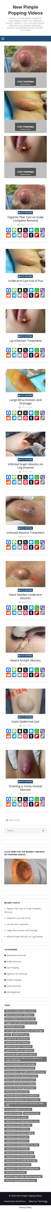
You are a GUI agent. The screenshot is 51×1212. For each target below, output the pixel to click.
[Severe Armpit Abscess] (25, 639)
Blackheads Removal (16, 955)
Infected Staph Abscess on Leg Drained (25, 465)
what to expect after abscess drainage (23, 1176)
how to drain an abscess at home (21, 1076)
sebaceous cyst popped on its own (22, 1145)
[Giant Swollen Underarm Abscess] (25, 574)
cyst (7, 1034)
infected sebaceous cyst (17, 1091)
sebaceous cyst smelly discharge (21, 1160)
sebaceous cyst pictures (17, 1141)
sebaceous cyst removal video (20, 1156)
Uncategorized (13, 992)
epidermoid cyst (20, 1034)
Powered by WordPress (15, 1201)
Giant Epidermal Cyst (25, 721)
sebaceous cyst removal (17, 1148)
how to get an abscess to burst (20, 1080)
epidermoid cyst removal (17, 1042)
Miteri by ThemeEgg (38, 1201)
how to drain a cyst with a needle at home (25, 1072)
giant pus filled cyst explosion (19, 1050)
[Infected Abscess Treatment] (25, 510)
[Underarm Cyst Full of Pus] (25, 261)
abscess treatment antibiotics (19, 1015)
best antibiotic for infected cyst (20, 1019)
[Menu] (3, 38)
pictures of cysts (13, 1113)
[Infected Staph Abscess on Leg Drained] (25, 444)
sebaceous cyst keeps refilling (19, 1133)
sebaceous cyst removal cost (19, 1152)
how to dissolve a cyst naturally (20, 1064)
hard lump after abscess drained (20, 1054)
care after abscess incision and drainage (24, 1030)
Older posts (14, 820)
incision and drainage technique (20, 1087)
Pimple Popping (14, 979)
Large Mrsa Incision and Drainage (25, 401)
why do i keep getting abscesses (20, 1180)
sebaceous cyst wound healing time (22, 1168)
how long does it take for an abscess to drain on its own (24, 1059)
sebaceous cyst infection (17, 1129)
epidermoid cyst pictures (17, 1038)
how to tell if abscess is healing (20, 1083)
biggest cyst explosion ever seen (21, 1022)
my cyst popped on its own (18, 1109)
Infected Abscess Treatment (25, 533)
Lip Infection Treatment (25, 341)
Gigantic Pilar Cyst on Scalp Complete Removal (25, 218)
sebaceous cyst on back (17, 1137)
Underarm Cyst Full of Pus (25, 281)
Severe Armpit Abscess (25, 660)
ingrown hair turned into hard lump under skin (24, 1104)
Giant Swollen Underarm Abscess (25, 596)
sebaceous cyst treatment (18, 1164)
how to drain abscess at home (20, 1068)
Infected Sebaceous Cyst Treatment (22, 1099)
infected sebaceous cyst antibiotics (22, 1095)
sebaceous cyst (32, 1113)
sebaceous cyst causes (16, 1117)
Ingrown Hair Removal (17, 973)
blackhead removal (14, 1026)
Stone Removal (14, 986)
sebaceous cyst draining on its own (22, 1121)
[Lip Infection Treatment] (25, 321)
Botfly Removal (14, 961)
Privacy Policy (25, 1207)
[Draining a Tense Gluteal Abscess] (25, 764)
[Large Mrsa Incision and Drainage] (25, 380)
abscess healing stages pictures (20, 1011)
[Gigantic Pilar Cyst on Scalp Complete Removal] (25, 197)
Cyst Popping (25, 81)
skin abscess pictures (15, 1172)
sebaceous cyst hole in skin (18, 1125)
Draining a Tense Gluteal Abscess (25, 787)
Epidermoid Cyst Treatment (18, 1046)
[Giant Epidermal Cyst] (25, 701)
